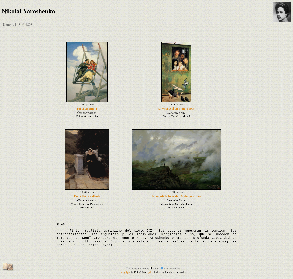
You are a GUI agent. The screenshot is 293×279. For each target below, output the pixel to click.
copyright (125, 272)
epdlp (150, 272)
